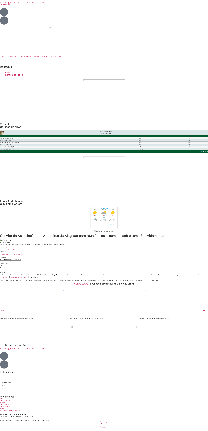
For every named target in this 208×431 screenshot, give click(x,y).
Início (3, 56)
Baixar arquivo (4, 277)
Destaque (6, 66)
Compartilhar (16, 254)
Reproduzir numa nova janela (19, 277)
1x (8, 249)
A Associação (12, 56)
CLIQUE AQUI (81, 283)
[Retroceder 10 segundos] (4, 249)
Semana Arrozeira (25, 56)
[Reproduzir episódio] (1, 246)
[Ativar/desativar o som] (1, 249)
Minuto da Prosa (56, 56)
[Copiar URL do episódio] (1, 270)
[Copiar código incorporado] (1, 275)
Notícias (36, 56)
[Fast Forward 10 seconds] (12, 249)
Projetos (44, 56)
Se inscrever (5, 254)
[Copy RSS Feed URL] (1, 262)
